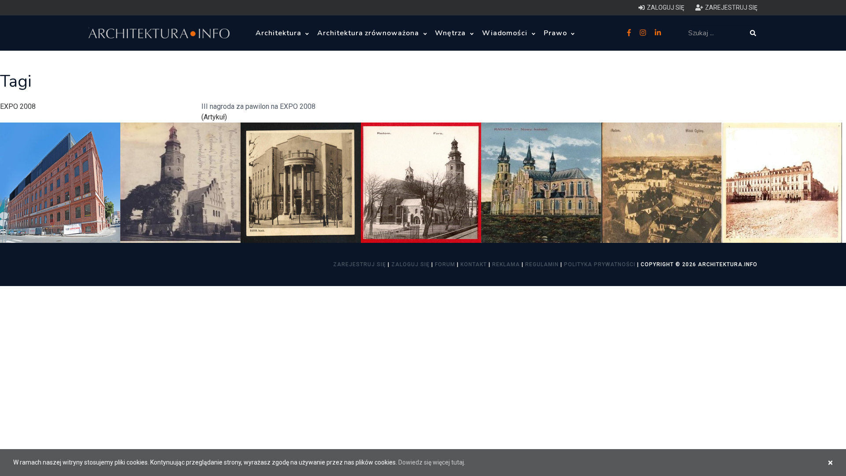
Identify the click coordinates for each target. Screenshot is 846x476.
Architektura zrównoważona (369, 33)
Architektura (279, 33)
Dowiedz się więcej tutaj (431, 462)
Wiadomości (506, 33)
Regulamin (542, 264)
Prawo (556, 33)
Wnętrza (451, 33)
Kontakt (473, 264)
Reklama (506, 264)
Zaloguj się (410, 264)
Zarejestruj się (359, 264)
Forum (445, 264)
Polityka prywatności (599, 264)
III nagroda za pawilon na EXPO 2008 (258, 106)
